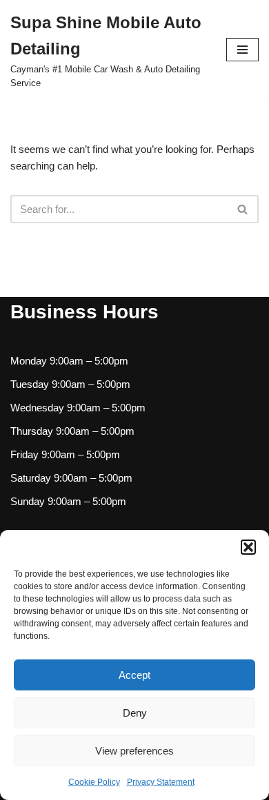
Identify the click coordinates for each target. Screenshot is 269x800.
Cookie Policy (94, 782)
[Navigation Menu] (242, 49)
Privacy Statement (161, 782)
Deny (135, 713)
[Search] (243, 209)
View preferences (134, 751)
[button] (248, 547)
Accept (134, 675)
